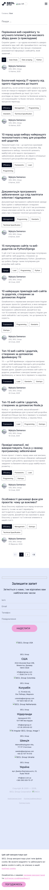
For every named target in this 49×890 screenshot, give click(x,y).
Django (5, 270)
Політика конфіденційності (32, 798)
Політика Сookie (24, 803)
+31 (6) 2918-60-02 (24, 727)
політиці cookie (8, 868)
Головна (5, 13)
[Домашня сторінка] (8, 4)
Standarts (6, 114)
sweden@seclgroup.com (24, 751)
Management (19, 108)
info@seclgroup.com (24, 672)
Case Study (13, 60)
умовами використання (34, 875)
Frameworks (19, 165)
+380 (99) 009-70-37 (24, 780)
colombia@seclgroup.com (24, 698)
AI (4, 60)
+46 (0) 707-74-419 (24, 754)
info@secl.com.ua (24, 778)
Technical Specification (23, 114)
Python (39, 60)
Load (30, 165)
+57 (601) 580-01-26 (25, 701)
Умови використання (15, 798)
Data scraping (27, 60)
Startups (6, 330)
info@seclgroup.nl (24, 725)
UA (22, 4)
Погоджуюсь (13, 884)
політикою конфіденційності (17, 878)
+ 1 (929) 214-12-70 (24, 674)
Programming (34, 108)
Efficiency (6, 108)
